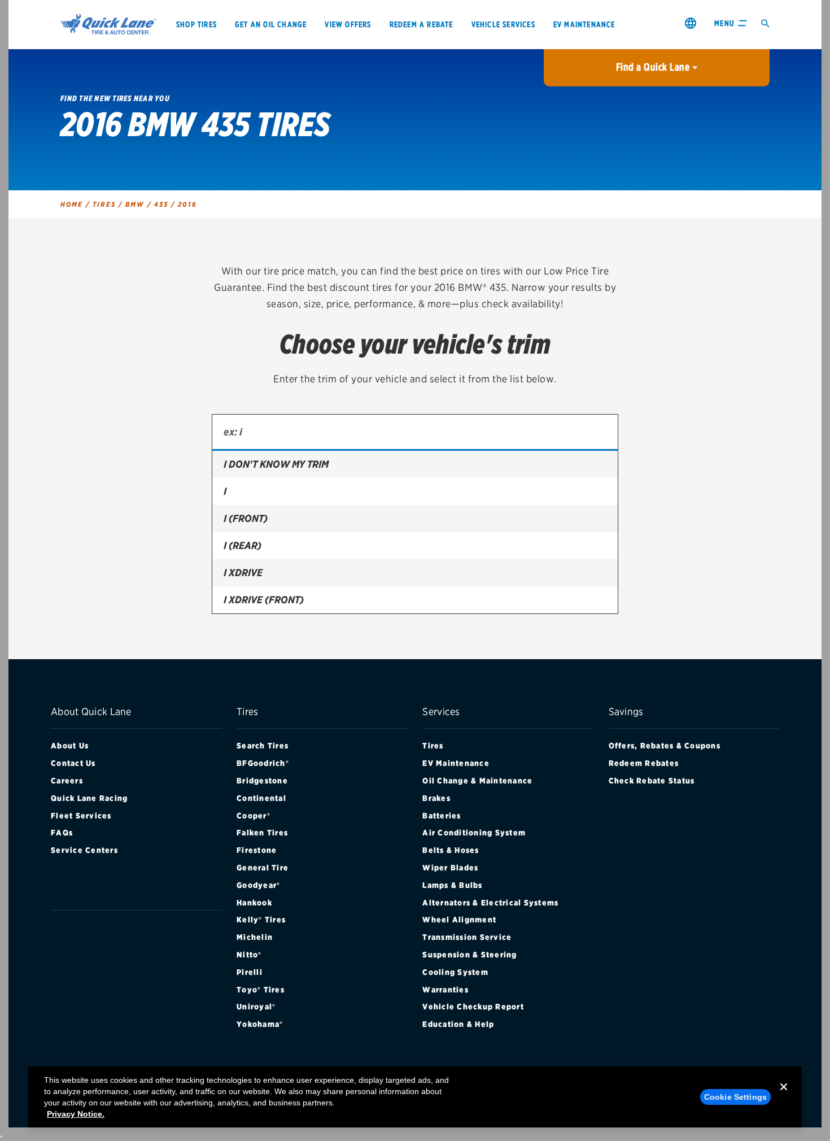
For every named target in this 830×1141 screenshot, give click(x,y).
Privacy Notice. (75, 1113)
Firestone (257, 850)
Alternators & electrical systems (490, 902)
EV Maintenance (456, 763)
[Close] (783, 1095)
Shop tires (196, 24)
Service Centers (84, 850)
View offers (348, 24)
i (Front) (246, 518)
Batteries (441, 815)
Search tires (263, 745)
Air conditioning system (474, 832)
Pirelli (250, 972)
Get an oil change (271, 24)
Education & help (458, 1024)
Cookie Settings (735, 1096)
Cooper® (253, 815)
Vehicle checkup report (473, 1006)
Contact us (73, 763)
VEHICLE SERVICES (503, 24)
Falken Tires (262, 832)
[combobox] (415, 433)
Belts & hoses (450, 850)
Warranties (445, 989)
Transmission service (467, 937)
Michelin (255, 937)
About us (70, 745)
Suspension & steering (469, 954)
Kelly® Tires (261, 919)
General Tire (263, 867)
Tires (432, 745)
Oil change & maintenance (477, 780)
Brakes (436, 798)
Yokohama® (260, 1024)
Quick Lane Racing (89, 798)
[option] (415, 464)
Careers (67, 780)
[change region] (690, 23)
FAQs (62, 832)
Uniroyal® (256, 1006)
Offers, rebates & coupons (664, 745)
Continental (261, 798)
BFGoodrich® (263, 763)
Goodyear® (258, 885)
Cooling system (455, 972)
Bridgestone (262, 780)
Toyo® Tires (261, 989)
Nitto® (249, 954)
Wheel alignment (459, 919)
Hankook (254, 902)
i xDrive (243, 572)
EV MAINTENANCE (584, 24)
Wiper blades (450, 867)
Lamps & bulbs (452, 885)
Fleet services (81, 815)
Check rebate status (652, 780)
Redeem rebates (644, 763)
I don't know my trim (276, 464)
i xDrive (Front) (264, 600)
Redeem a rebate (421, 24)
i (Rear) (242, 545)
